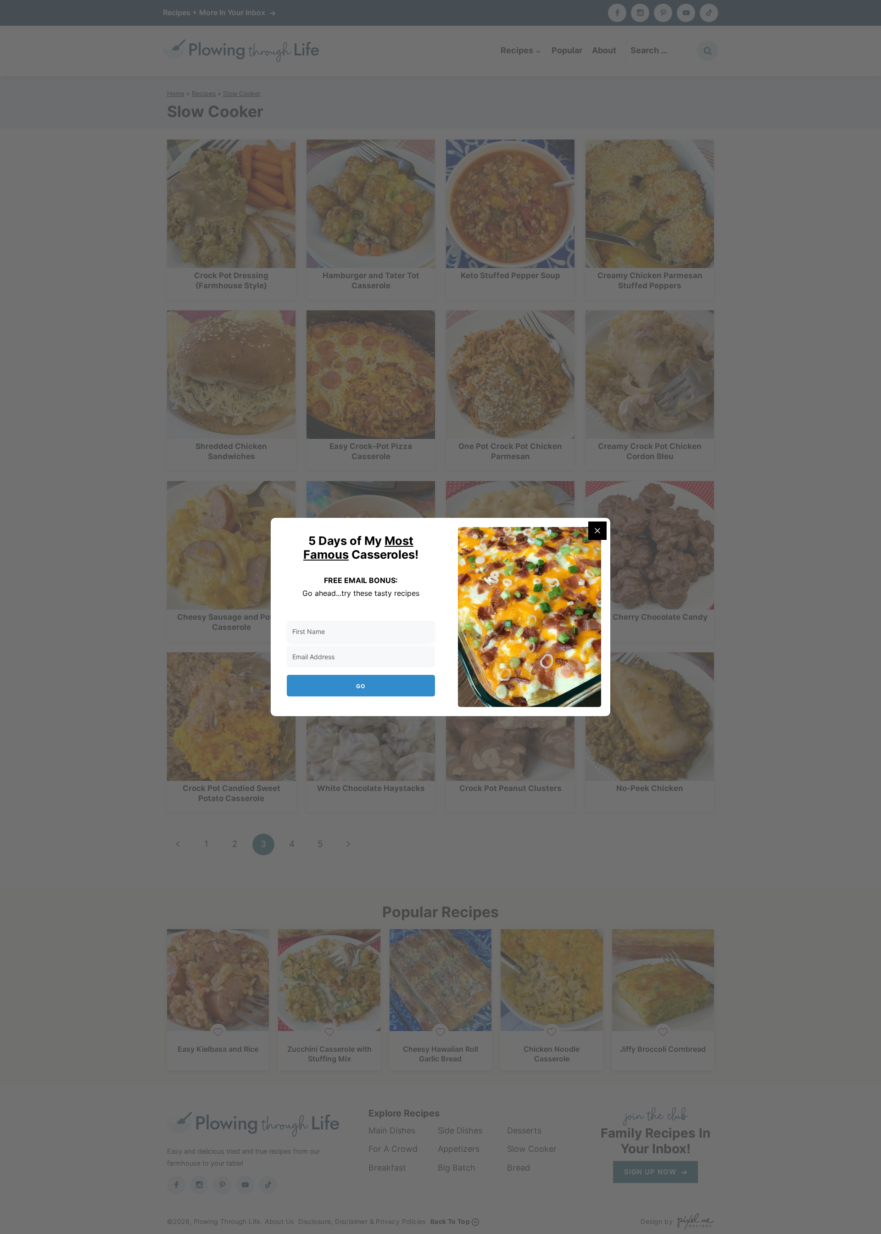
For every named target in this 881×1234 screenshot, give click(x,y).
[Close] (597, 531)
